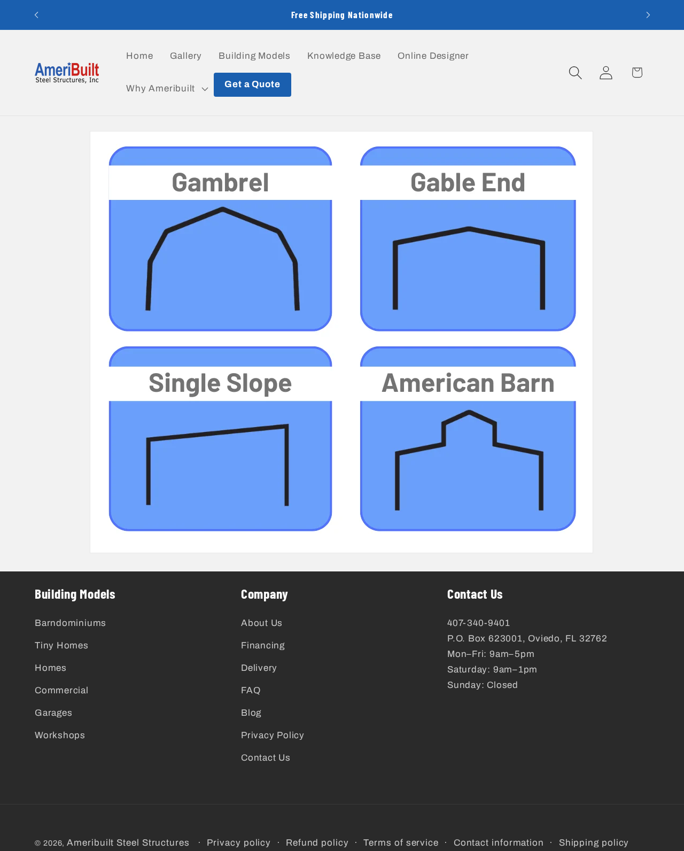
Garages (53, 712)
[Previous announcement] (36, 15)
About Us (262, 623)
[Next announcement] (648, 15)
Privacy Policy (273, 735)
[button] (166, 89)
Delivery (259, 668)
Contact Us (266, 757)
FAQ (250, 690)
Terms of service (401, 843)
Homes (51, 668)
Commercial (62, 690)
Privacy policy (239, 843)
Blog (251, 712)
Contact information (499, 843)
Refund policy (317, 843)
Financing (263, 645)
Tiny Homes (62, 645)
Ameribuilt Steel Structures (128, 843)
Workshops (60, 735)
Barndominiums (70, 623)
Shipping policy (594, 843)
